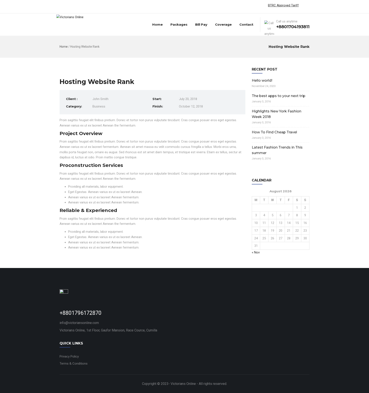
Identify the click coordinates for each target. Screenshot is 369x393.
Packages (178, 24)
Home (157, 24)
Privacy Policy (69, 356)
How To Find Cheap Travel (274, 132)
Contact (246, 24)
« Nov (256, 252)
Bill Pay (201, 24)
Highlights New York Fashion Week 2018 (276, 114)
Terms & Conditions (74, 363)
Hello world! (262, 80)
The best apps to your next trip (278, 96)
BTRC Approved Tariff (283, 5)
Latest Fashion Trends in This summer (277, 150)
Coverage (223, 24)
